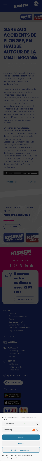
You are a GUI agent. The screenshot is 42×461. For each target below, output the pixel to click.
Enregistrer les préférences (21, 450)
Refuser (21, 443)
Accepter (21, 437)
